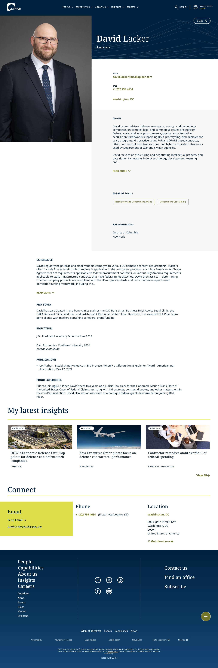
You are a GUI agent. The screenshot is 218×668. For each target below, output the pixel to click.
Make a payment (159, 640)
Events (21, 602)
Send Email (15, 520)
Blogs (21, 606)
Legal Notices (112, 651)
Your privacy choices (63, 640)
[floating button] (206, 616)
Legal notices (90, 640)
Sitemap (181, 640)
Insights (116, 7)
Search (183, 7)
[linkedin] (98, 580)
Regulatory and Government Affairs (133, 201)
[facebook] (98, 591)
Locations (23, 593)
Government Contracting (173, 201)
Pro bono (23, 615)
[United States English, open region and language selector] (195, 7)
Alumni (22, 611)
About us (100, 7)
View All (201, 475)
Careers (131, 7)
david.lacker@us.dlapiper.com (132, 77)
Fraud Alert (137, 640)
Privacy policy (36, 640)
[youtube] (109, 591)
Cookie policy (114, 640)
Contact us (176, 568)
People (66, 7)
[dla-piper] (14, 7)
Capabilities (83, 7)
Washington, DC (123, 99)
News (21, 598)
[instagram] (120, 580)
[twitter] (109, 580)
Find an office (180, 577)
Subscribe (175, 586)
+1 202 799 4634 (123, 89)
